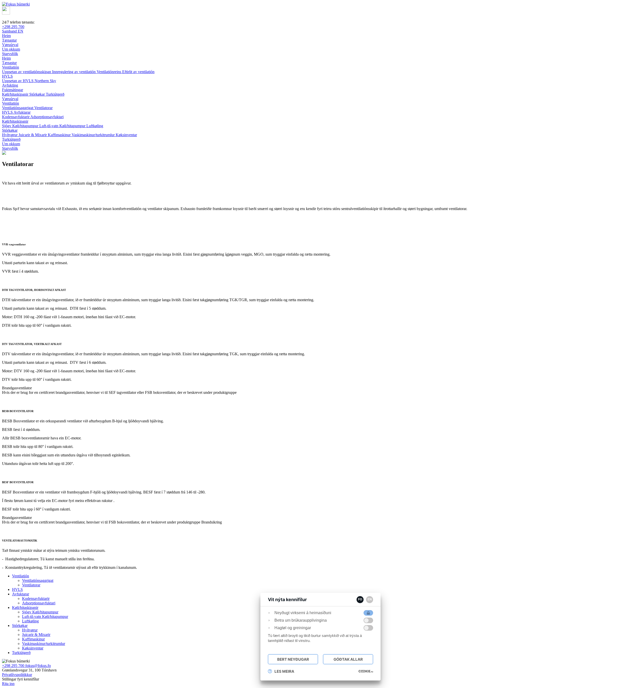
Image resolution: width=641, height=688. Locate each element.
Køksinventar (126, 135)
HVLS (7, 76)
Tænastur (9, 63)
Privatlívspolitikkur (17, 674)
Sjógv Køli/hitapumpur (20, 126)
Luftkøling (94, 126)
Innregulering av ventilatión (74, 72)
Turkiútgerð (55, 94)
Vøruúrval (10, 99)
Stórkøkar (37, 94)
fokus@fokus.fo (38, 665)
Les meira (284, 671)
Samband (10, 31)
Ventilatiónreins (109, 72)
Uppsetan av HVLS (18, 81)
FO (360, 599)
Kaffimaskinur (60, 135)
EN (20, 31)
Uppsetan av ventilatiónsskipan (27, 72)
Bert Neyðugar (293, 659)
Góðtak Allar (348, 659)
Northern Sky (45, 81)
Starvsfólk (10, 148)
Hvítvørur (10, 135)
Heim (6, 58)
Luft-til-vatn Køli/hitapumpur (62, 126)
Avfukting (10, 85)
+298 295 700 (13, 27)
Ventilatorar (43, 108)
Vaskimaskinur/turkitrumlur (94, 135)
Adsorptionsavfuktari (47, 117)
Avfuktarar (22, 112)
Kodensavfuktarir (16, 117)
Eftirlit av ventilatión (138, 72)
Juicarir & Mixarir (33, 135)
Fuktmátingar (12, 90)
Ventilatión (10, 67)
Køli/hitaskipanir (15, 94)
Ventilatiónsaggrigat (18, 108)
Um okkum (11, 144)
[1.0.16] (366, 671)
